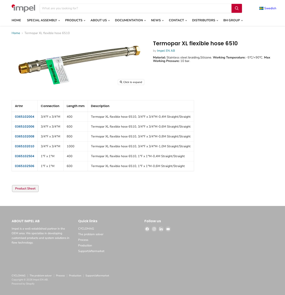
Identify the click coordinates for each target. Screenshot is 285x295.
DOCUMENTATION (129, 20)
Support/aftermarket (91, 251)
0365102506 (24, 166)
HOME (16, 20)
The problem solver (90, 234)
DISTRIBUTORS (204, 20)
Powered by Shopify (23, 284)
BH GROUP (232, 20)
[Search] (236, 8)
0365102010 (24, 146)
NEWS (156, 20)
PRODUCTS (74, 20)
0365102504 (24, 156)
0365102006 (24, 126)
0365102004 (24, 117)
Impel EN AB (166, 51)
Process (83, 240)
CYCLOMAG (86, 229)
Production (85, 245)
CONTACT (177, 20)
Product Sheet (25, 188)
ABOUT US (99, 20)
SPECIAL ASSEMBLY (42, 20)
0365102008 (24, 136)
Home (16, 33)
